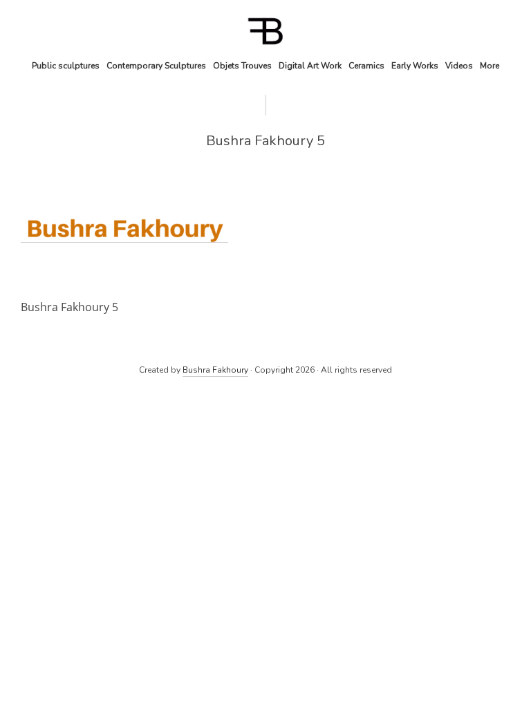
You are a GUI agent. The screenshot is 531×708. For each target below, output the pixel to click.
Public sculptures (66, 65)
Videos (459, 65)
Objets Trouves (242, 65)
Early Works (414, 65)
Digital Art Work (310, 65)
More (489, 65)
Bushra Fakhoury (215, 369)
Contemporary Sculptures (156, 65)
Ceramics (366, 65)
